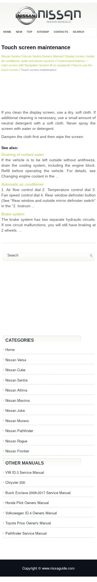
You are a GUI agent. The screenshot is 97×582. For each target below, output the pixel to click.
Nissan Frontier (17, 450)
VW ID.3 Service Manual (24, 472)
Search (78, 31)
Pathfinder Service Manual (26, 533)
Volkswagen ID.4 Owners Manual (31, 512)
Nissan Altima (16, 390)
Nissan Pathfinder (19, 430)
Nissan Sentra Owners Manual (42, 56)
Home (7, 31)
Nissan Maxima (17, 400)
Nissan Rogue (16, 440)
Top (29, 31)
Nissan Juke (15, 410)
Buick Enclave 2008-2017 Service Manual (38, 492)
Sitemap (43, 31)
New (19, 31)
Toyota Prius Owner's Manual (28, 522)
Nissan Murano (17, 420)
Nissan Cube (15, 369)
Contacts (61, 31)
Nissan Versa (15, 359)
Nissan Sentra (10, 56)
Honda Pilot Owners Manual (27, 502)
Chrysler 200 (15, 482)
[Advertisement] (48, 90)
